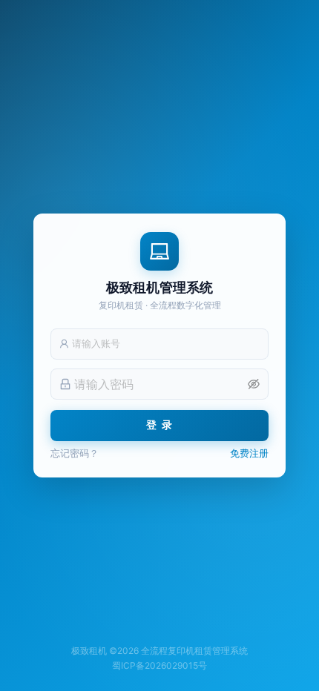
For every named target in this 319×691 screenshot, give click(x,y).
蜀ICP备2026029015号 (159, 665)
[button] (254, 384)
